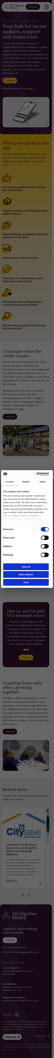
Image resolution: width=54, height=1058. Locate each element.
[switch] (45, 537)
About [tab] (42, 481)
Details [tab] (26, 481)
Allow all (26, 566)
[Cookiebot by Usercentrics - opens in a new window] (37, 474)
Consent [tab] (9, 481)
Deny (26, 582)
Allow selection (26, 574)
